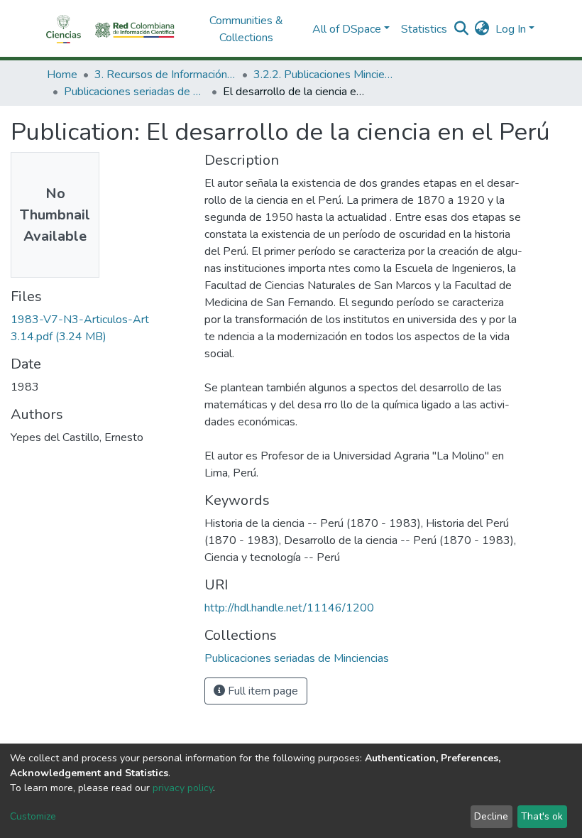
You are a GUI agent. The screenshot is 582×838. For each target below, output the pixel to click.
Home (62, 74)
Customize (33, 816)
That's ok (542, 816)
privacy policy (183, 788)
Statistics (424, 29)
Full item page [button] (261, 691)
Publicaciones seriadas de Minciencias (135, 91)
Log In (510, 29)
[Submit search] (462, 29)
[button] (482, 29)
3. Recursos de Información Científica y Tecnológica (165, 74)
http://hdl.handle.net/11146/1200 (289, 608)
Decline (491, 816)
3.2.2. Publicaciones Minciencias (324, 74)
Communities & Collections (246, 29)
